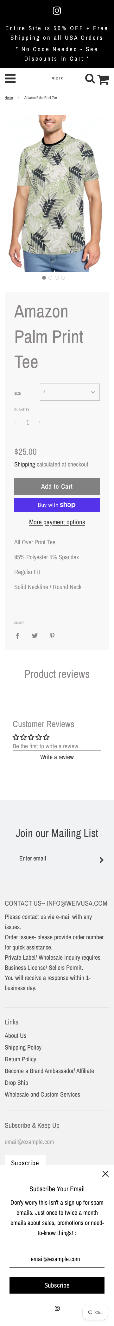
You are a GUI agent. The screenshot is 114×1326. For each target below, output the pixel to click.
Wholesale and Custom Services (42, 1094)
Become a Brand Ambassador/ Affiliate (49, 1070)
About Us (15, 1035)
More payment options (57, 522)
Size (17, 393)
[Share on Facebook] (19, 635)
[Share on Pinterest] (52, 635)
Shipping (24, 464)
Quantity (21, 409)
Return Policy (20, 1059)
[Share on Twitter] (35, 635)
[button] (44, 278)
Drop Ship (16, 1082)
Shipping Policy (23, 1047)
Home (9, 97)
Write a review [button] (57, 756)
